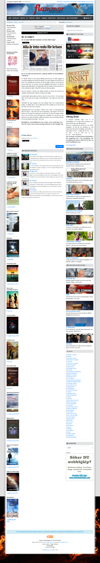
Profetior (51, 18)
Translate (47, 28)
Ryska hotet (70, 425)
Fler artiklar (59, 146)
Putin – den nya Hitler (72, 415)
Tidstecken (61, 18)
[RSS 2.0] (50, 536)
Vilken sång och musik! (72, 400)
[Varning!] (79, 338)
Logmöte (69, 391)
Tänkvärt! (69, 398)
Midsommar (70, 420)
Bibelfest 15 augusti (72, 375)
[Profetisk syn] (79, 272)
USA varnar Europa (71, 385)
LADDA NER (11, 177)
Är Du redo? (33, 154)
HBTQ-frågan (70, 378)
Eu (27, 18)
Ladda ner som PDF (12, 493)
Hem (10, 18)
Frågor (32, 18)
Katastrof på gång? (71, 437)
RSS (92, 1)
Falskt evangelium (72, 258)
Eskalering (69, 370)
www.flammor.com (64, 542)
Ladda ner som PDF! (13, 336)
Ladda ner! (11, 234)
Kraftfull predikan (71, 433)
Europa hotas (70, 366)
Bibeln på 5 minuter (71, 402)
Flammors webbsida (72, 373)
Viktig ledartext (70, 410)
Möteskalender (31, 531)
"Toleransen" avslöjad (73, 241)
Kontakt (60, 1)
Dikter (22, 18)
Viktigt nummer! (71, 418)
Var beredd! (70, 405)
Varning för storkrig (71, 413)
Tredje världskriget (71, 403)
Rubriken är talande (72, 162)
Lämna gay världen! (72, 383)
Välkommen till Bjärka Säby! (74, 381)
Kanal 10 (41, 531)
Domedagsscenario (72, 368)
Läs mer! (10, 259)
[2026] (79, 289)
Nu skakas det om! (71, 376)
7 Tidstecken (70, 327)
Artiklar (15, 18)
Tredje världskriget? (72, 395)
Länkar (44, 18)
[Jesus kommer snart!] (79, 305)
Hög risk (69, 427)
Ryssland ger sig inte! (72, 406)
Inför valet (69, 225)
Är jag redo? (33, 171)
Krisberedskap (70, 388)
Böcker (47, 531)
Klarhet (68, 432)
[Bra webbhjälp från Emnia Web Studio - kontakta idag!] (79, 467)
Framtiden (69, 428)
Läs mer (10, 150)
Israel (38, 18)
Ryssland (69, 423)
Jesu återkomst (72, 18)
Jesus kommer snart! (73, 311)
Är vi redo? (21, 22)
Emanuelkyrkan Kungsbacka (74, 371)
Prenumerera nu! (83, 1)
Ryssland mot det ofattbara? (74, 380)
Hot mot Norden (68, 22)
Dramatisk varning (71, 393)
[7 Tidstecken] (79, 321)
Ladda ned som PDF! (12, 284)
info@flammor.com (50, 542)
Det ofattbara (70, 430)
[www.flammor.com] (50, 9)
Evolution (69, 178)
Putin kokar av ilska (72, 194)
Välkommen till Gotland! (74, 211)
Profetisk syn (70, 278)
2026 (67, 295)
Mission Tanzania (70, 1)
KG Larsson (70, 422)
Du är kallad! (70, 412)
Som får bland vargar (72, 390)
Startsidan (10, 22)
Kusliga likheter (70, 386)
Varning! (69, 344)
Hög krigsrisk (70, 435)
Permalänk (34, 138)
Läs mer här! (72, 145)
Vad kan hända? (71, 417)
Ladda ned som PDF (13, 467)
